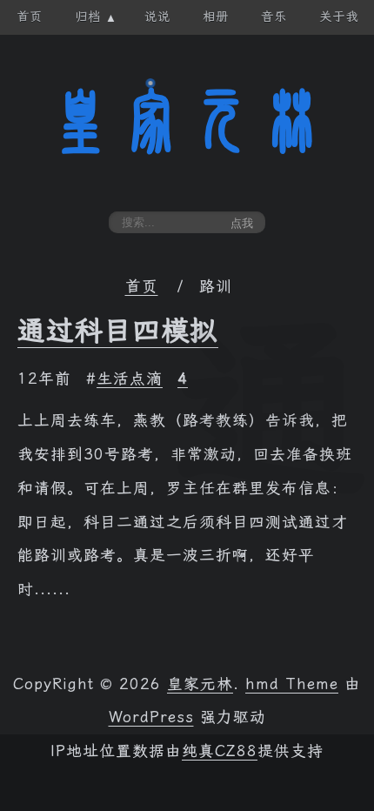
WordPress (151, 717)
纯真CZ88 (219, 751)
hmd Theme (291, 684)
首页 (141, 286)
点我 (241, 223)
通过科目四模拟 (117, 330)
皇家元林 (187, 121)
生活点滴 (130, 378)
